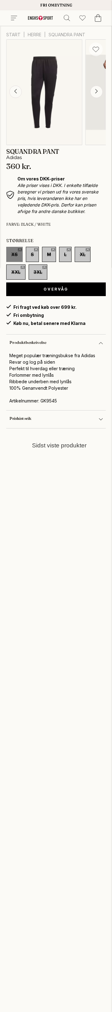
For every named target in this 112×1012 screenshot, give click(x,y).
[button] (15, 92)
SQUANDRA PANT (67, 34)
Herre (34, 34)
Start (13, 34)
